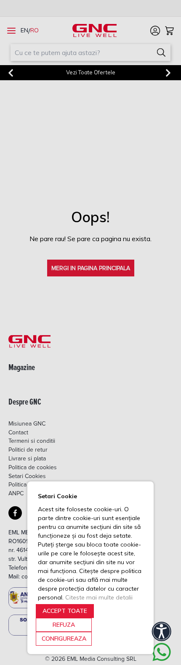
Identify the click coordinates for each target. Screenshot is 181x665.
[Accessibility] (161, 631)
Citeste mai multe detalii (99, 597)
